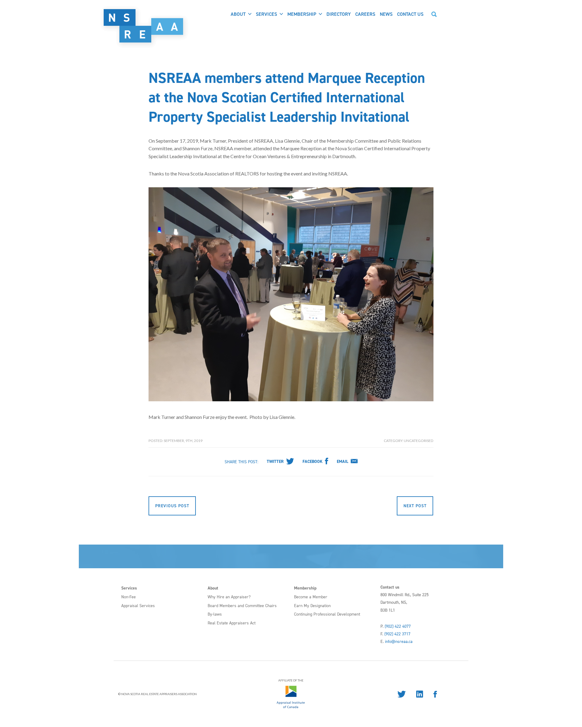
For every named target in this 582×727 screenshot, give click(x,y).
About (238, 14)
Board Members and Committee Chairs (242, 606)
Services (266, 14)
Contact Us (410, 14)
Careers (365, 14)
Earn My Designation (312, 606)
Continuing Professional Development (327, 614)
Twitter (275, 461)
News (386, 14)
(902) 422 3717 (397, 634)
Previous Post (172, 506)
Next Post (414, 506)
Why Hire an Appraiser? (229, 597)
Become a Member (310, 597)
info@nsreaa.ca (399, 641)
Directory (338, 14)
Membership (301, 14)
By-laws (215, 614)
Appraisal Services (138, 606)
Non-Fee (128, 597)
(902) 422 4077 (398, 626)
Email (342, 461)
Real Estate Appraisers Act (232, 623)
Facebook (313, 461)
